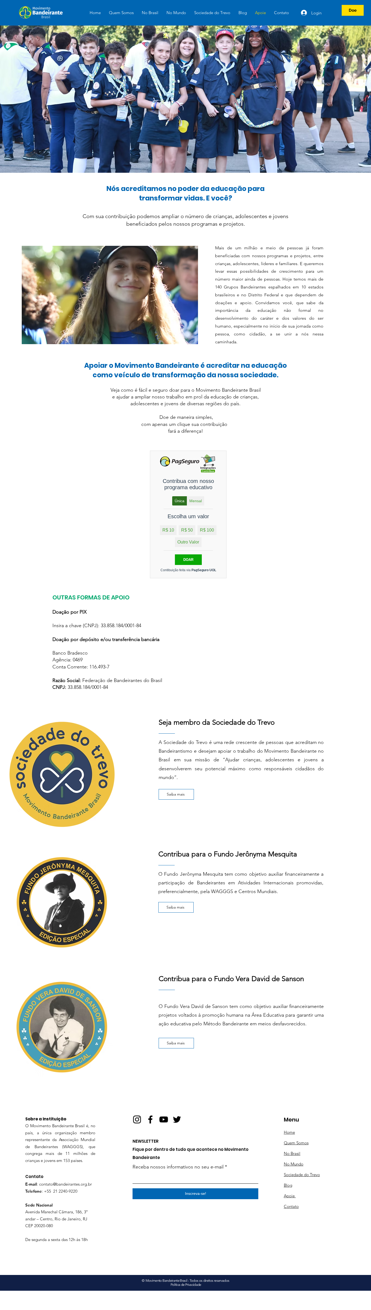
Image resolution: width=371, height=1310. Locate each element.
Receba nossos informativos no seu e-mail (178, 1166)
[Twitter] (177, 1119)
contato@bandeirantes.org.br (65, 1184)
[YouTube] (163, 1119)
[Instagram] (137, 1119)
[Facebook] (150, 1119)
